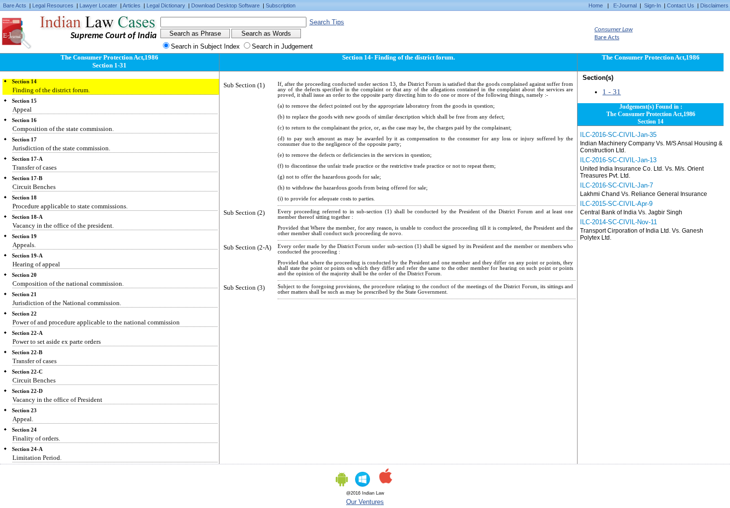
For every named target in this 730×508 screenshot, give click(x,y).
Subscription (280, 5)
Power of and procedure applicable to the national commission (96, 322)
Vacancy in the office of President (57, 399)
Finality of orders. (36, 438)
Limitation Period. (37, 457)
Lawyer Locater (98, 5)
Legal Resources (52, 5)
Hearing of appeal (36, 264)
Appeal (22, 109)
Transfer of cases (34, 167)
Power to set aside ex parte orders (56, 341)
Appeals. (24, 245)
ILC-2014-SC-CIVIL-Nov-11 (618, 222)
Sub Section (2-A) (247, 247)
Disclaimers (714, 5)
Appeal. (22, 419)
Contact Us (680, 5)
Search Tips (326, 22)
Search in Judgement (282, 46)
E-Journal (625, 5)
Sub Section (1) (244, 85)
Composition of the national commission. (68, 283)
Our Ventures (365, 502)
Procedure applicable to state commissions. (70, 206)
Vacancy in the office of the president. (63, 225)
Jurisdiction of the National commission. (66, 303)
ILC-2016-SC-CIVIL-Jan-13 (618, 160)
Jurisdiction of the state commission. (61, 148)
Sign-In (652, 5)
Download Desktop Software (225, 5)
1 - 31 (611, 92)
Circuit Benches (34, 186)
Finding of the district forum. (51, 90)
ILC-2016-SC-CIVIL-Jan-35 (618, 134)
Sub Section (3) (244, 287)
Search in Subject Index (205, 46)
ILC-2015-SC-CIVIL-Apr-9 (616, 203)
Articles (132, 5)
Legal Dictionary (165, 5)
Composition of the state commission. (63, 128)
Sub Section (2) (244, 212)
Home (595, 5)
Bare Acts (14, 5)
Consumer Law (613, 29)
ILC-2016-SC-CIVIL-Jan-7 (616, 185)
